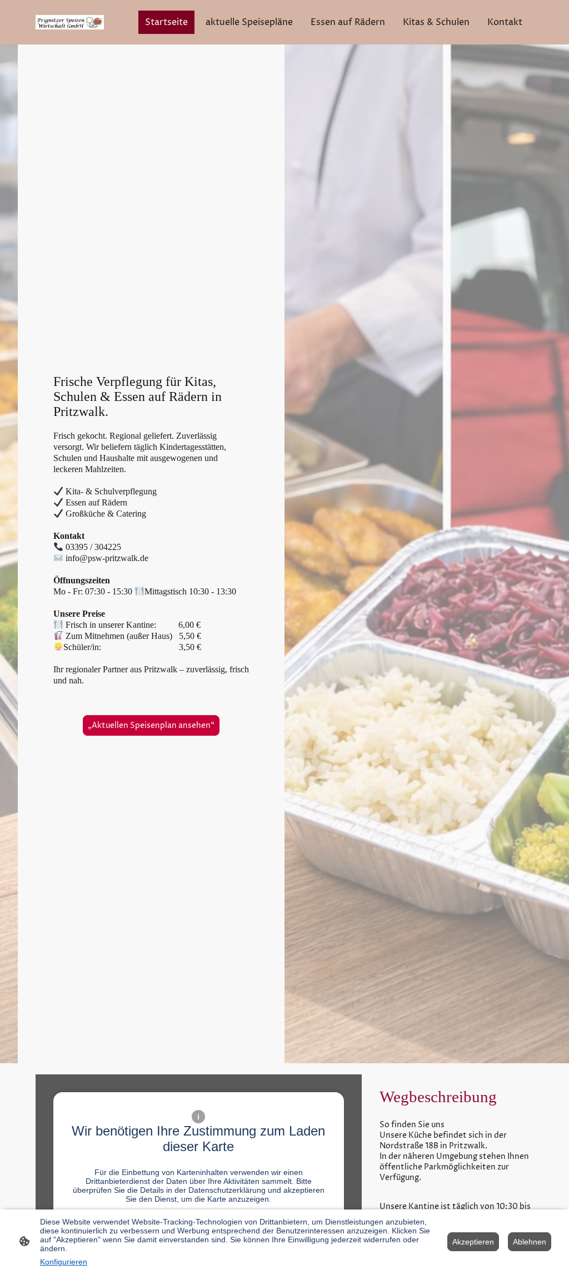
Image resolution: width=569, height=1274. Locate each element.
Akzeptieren (473, 1241)
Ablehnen (529, 1241)
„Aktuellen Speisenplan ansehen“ (151, 725)
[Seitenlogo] (70, 22)
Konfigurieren (63, 1261)
